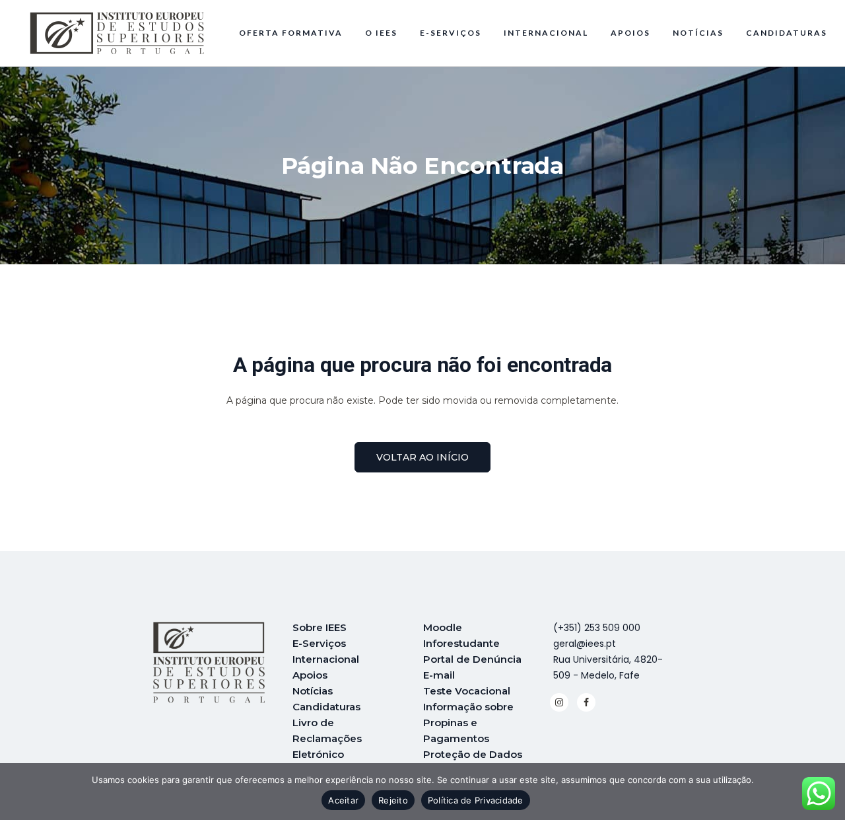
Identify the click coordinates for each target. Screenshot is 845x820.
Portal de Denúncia (472, 659)
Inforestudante (461, 643)
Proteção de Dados (472, 754)
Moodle (442, 627)
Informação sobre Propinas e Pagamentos (468, 722)
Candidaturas (326, 706)
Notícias (312, 691)
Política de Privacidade (476, 800)
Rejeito (393, 800)
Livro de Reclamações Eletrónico (327, 738)
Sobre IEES (319, 627)
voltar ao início (422, 457)
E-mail (439, 675)
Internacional (325, 659)
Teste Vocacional (466, 691)
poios (313, 675)
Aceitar (343, 800)
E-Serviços (319, 643)
